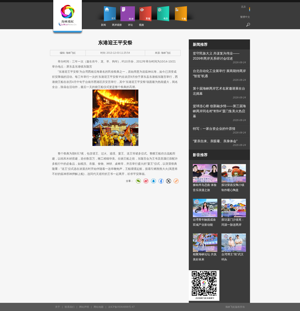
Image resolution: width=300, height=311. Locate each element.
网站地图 (98, 306)
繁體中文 (245, 17)
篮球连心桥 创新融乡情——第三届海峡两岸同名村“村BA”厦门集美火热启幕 (219, 111)
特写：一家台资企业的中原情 (214, 128)
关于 (57, 306)
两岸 (127, 13)
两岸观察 (117, 24)
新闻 (103, 24)
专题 (181, 13)
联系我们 (69, 306)
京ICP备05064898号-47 (121, 306)
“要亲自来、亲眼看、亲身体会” (215, 141)
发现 (145, 13)
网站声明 (84, 306)
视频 (141, 24)
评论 (130, 24)
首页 (110, 13)
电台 (163, 13)
